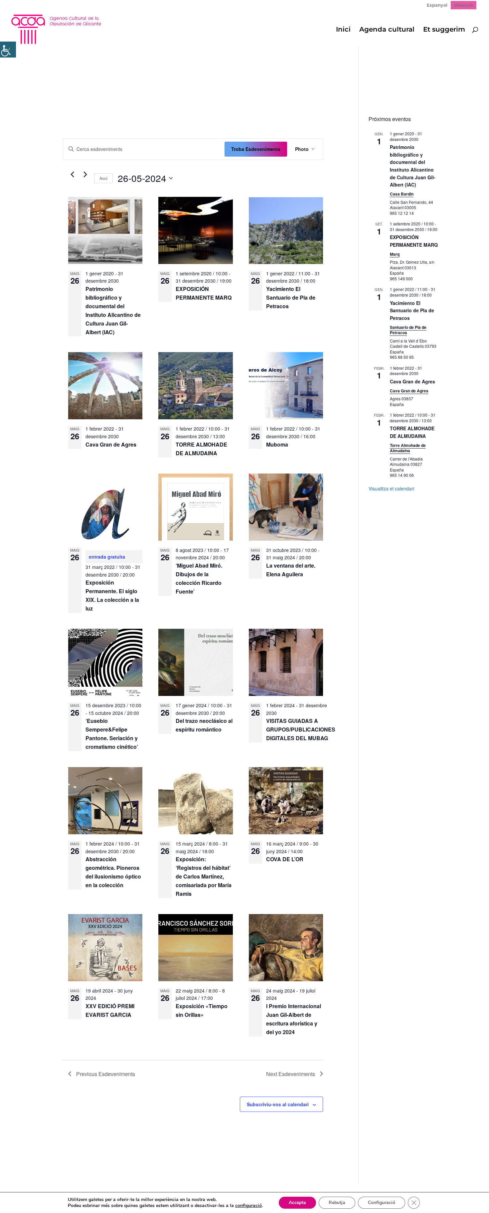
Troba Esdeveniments (255, 149)
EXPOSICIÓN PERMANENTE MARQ (414, 241)
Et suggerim (444, 30)
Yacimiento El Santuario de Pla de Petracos (290, 297)
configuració (248, 1206)
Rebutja (337, 1202)
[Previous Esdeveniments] (72, 175)
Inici (343, 30)
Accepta (297, 1202)
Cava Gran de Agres (110, 444)
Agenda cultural (386, 30)
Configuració (381, 1202)
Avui (103, 178)
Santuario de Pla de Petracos (408, 330)
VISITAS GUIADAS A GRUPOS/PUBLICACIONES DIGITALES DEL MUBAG (300, 729)
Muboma (277, 444)
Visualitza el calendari (391, 488)
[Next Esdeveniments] (85, 175)
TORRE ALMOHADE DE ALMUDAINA (412, 432)
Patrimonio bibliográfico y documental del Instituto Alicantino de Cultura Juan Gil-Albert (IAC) (412, 166)
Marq (395, 254)
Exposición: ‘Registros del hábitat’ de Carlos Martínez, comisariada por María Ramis (204, 876)
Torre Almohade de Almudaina (408, 448)
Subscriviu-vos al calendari (278, 1104)
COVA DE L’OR (284, 859)
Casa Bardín (401, 194)
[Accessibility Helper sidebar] (8, 50)
